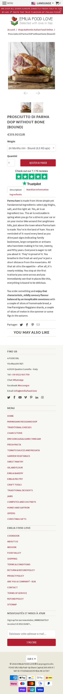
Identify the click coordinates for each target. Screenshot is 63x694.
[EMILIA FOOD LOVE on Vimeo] (26, 397)
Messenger (23, 385)
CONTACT (12, 587)
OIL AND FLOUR (15, 467)
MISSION (11, 547)
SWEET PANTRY (15, 461)
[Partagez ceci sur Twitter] (20, 325)
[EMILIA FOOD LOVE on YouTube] (20, 397)
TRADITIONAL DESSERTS (20, 490)
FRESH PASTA (14, 444)
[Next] (37, 92)
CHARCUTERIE (14, 433)
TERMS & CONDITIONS (18, 564)
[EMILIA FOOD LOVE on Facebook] (14, 397)
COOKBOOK (13, 535)
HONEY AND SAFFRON (18, 507)
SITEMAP (12, 604)
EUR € (32, 659)
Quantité (12, 156)
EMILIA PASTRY (15, 479)
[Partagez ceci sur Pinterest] (32, 325)
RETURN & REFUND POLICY (21, 570)
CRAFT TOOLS (14, 484)
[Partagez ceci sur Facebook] (26, 325)
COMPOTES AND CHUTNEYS (21, 502)
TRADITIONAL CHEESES (19, 427)
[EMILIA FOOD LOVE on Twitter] (9, 397)
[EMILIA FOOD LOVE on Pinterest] (31, 397)
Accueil (11, 29)
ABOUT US (12, 541)
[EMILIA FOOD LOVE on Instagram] (43, 397)
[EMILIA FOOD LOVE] (31, 21)
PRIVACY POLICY (15, 575)
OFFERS (11, 513)
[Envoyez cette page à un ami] (37, 325)
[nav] (7, 3)
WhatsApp (18, 380)
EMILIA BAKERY (15, 473)
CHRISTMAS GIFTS (16, 519)
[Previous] (25, 92)
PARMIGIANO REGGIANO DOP (22, 421)
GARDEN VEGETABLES (18, 456)
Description (16, 189)
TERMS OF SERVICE (17, 593)
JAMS (10, 496)
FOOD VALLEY (14, 553)
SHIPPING (12, 558)
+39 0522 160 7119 (20, 374)
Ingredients (16, 194)
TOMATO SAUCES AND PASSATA (23, 450)
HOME (10, 416)
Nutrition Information (37, 189)
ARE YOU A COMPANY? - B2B (21, 581)
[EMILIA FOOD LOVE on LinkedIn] (37, 397)
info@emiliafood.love (25, 390)
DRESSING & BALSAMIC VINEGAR (24, 439)
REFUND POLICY (15, 598)
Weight (11, 141)
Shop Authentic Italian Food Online (35, 29)
